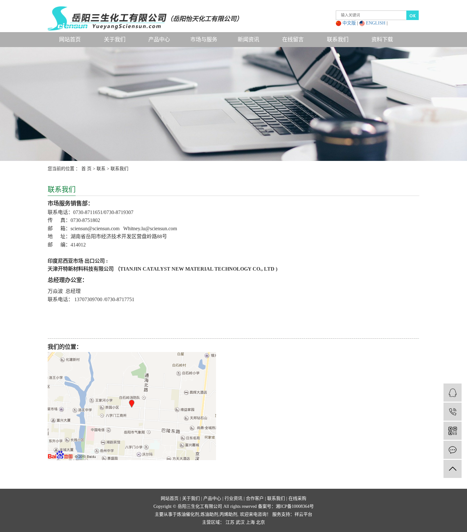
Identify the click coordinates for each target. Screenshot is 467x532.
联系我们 (338, 40)
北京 (260, 522)
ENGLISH (375, 23)
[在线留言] (452, 450)
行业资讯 (233, 498)
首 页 (86, 168)
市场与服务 (203, 40)
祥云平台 (303, 514)
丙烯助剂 (228, 514)
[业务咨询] (452, 392)
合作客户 (255, 498)
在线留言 (293, 40)
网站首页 (70, 40)
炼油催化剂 (188, 514)
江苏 (230, 522)
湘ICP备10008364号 (295, 506)
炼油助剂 (209, 514)
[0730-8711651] (452, 412)
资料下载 (382, 40)
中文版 (349, 23)
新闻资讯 (248, 40)
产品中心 (159, 40)
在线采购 (297, 498)
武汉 (240, 522)
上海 (250, 522)
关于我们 (114, 40)
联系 (101, 168)
